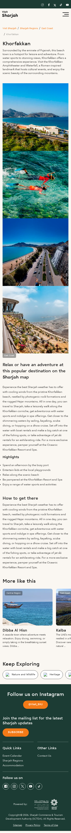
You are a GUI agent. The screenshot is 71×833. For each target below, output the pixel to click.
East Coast (47, 28)
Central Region (14, 593)
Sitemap (17, 825)
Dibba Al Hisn (15, 631)
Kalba (61, 631)
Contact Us (44, 756)
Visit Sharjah (9, 28)
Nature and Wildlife (23, 674)
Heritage (55, 674)
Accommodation (13, 765)
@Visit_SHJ (35, 704)
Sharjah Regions (29, 28)
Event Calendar (12, 756)
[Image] (28, 607)
